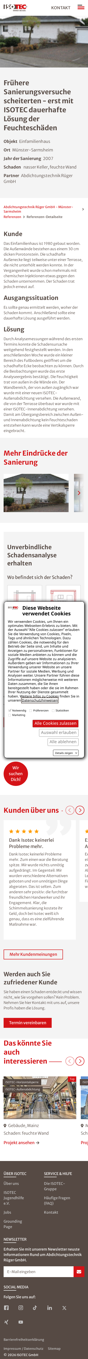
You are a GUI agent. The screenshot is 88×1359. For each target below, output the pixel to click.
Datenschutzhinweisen (40, 700)
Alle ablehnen (63, 742)
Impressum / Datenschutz (23, 1349)
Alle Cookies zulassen (55, 723)
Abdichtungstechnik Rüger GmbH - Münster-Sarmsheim (38, 209)
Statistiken (62, 710)
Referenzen (12, 217)
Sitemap (54, 1349)
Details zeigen (64, 753)
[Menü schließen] (81, 8)
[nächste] (79, 493)
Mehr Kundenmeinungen (33, 954)
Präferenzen (41, 710)
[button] (36, 493)
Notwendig (19, 710)
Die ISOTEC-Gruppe (54, 1186)
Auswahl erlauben (58, 732)
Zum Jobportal (16, 771)
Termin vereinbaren (27, 1022)
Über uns (11, 1183)
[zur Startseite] (15, 7)
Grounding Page (13, 1224)
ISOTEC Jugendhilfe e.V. (14, 1198)
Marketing (18, 715)
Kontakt (60, 7)
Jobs (7, 1212)
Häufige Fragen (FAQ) (57, 1201)
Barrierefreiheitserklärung (24, 1340)
